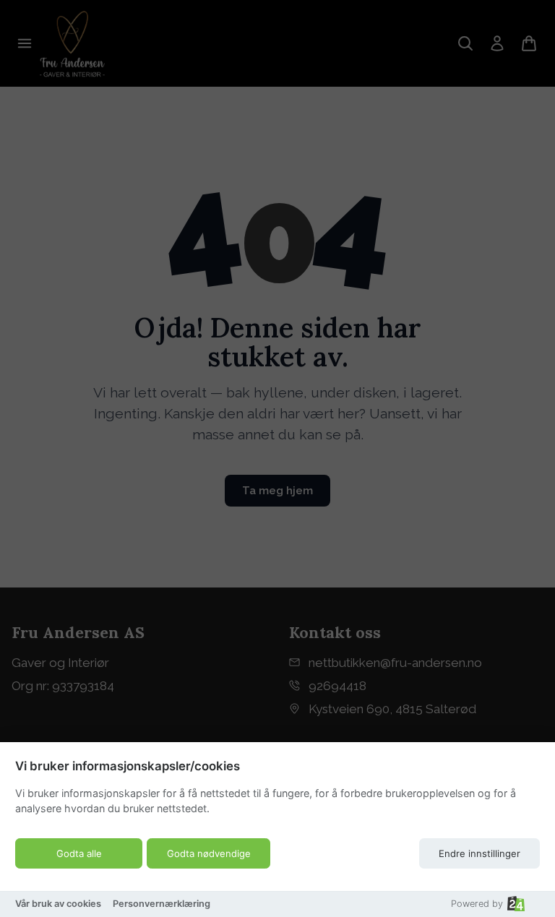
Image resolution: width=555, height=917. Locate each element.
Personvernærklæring (161, 903)
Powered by (477, 903)
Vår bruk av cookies (58, 903)
